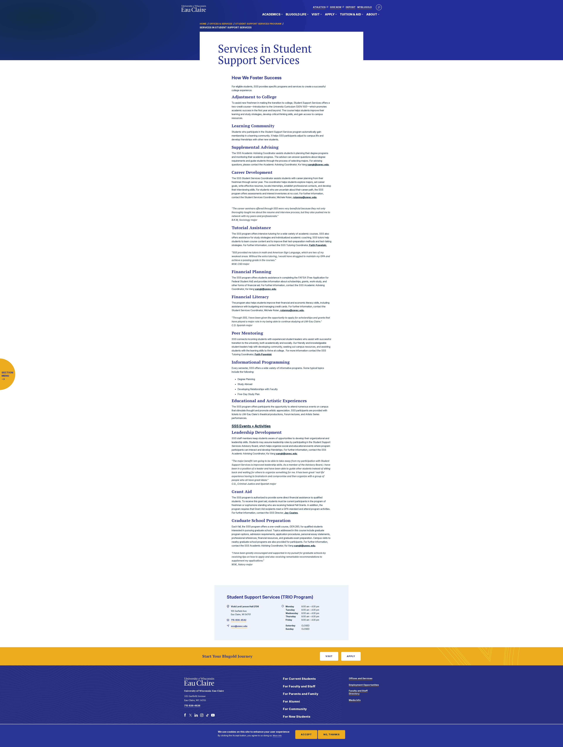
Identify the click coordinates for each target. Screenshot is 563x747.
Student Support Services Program (258, 23)
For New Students (296, 716)
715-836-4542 (238, 620)
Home (203, 23)
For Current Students (299, 679)
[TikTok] (207, 715)
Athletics (319, 7)
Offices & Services (220, 23)
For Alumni (291, 701)
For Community (295, 709)
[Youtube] (213, 715)
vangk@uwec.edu (318, 164)
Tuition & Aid (350, 14)
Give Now (335, 7)
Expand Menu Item (282, 14)
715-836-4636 (192, 705)
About (371, 14)
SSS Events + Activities (251, 426)
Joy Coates (291, 512)
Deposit (351, 7)
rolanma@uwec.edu (305, 197)
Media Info (355, 700)
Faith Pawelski (263, 354)
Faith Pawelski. (318, 245)
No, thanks (331, 734)
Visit (316, 14)
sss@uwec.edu (239, 626)
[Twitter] (190, 715)
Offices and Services (360, 678)
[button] (379, 7)
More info (277, 735)
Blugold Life (296, 14)
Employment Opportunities (364, 684)
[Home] (193, 8)
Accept (306, 734)
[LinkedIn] (196, 715)
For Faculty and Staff (299, 686)
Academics (271, 14)
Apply (330, 14)
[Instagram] (202, 715)
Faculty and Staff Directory (358, 692)
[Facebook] (185, 715)
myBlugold (364, 7)
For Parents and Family (300, 694)
